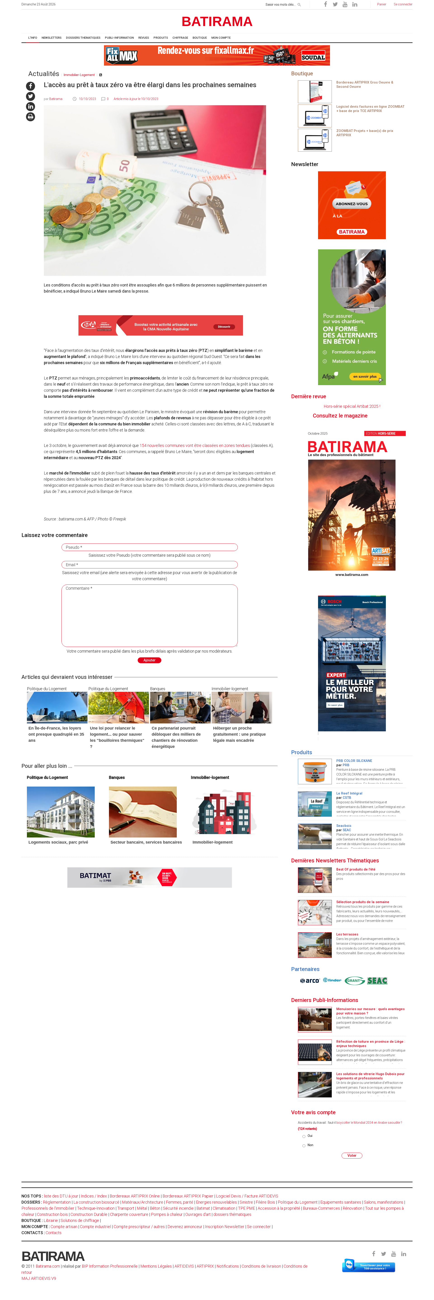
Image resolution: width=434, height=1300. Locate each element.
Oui (310, 1136)
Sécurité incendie (178, 1208)
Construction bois (52, 1214)
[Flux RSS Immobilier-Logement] (100, 75)
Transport (125, 1208)
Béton (155, 1208)
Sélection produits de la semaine (362, 902)
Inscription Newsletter (224, 1226)
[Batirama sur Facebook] (325, 4)
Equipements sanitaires (340, 1202)
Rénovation (352, 1208)
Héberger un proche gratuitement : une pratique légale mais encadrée (239, 734)
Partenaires (305, 969)
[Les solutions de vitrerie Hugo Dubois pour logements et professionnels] (315, 1084)
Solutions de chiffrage (80, 1220)
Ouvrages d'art (198, 1214)
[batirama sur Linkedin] (30, 106)
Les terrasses (347, 934)
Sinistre (246, 1202)
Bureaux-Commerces (321, 1208)
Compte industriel (95, 1226)
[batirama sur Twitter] (30, 96)
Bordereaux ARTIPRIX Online (135, 1196)
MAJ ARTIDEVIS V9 (38, 1278)
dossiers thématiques (232, 1214)
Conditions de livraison (261, 1266)
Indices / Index (94, 1196)
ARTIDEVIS (184, 1266)
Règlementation (57, 1202)
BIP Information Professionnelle (110, 1266)
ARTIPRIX (205, 1266)
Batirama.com (48, 1266)
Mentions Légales (156, 1266)
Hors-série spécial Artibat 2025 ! (352, 406)
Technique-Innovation (96, 1208)
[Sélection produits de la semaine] (315, 912)
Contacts (53, 1232)
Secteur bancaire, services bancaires (146, 842)
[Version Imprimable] (30, 116)
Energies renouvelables (216, 1202)
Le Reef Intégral (349, 793)
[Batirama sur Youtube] (344, 4)
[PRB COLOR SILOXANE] (315, 771)
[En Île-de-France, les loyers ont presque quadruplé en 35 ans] (57, 707)
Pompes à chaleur (167, 1214)
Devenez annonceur (184, 1226)
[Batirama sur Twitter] (335, 4)
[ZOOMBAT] (315, 115)
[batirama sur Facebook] (30, 86)
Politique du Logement (298, 1202)
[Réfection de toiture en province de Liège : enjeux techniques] (315, 1052)
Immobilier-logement (213, 842)
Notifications (228, 1266)
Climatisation (224, 1208)
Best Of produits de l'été (355, 869)
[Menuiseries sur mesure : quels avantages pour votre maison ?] (315, 1019)
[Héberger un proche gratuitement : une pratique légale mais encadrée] (242, 707)
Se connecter (259, 1226)
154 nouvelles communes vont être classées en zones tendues (195, 445)
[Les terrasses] (315, 944)
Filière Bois (265, 1202)
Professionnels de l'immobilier (47, 1208)
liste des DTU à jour (61, 1196)
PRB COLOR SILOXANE (354, 761)
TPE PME (246, 1208)
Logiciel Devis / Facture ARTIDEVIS (247, 1196)
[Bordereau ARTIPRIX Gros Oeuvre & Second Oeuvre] (315, 91)
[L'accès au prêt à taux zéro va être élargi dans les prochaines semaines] (61, 811)
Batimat (203, 1208)
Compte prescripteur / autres (139, 1226)
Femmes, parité (179, 1202)
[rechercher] (299, 3)
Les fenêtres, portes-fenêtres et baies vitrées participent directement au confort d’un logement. (367, 1022)
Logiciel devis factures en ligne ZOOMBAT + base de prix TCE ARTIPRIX (370, 109)
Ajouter (150, 660)
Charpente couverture (129, 1214)
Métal (142, 1208)
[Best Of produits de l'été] (315, 879)
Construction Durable (89, 1214)
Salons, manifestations (383, 1202)
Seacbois (343, 826)
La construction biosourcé (96, 1202)
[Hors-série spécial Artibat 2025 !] (352, 503)
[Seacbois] (315, 836)
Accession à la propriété (279, 1208)
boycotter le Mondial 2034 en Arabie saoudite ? (369, 1122)
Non (310, 1145)
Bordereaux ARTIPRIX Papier (188, 1196)
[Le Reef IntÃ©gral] (315, 803)
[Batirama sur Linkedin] (354, 4)
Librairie (51, 1220)
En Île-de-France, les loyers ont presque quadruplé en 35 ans (56, 734)
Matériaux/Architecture (142, 1202)
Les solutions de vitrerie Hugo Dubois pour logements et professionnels (370, 1076)
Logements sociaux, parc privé (58, 842)
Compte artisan (64, 1226)
